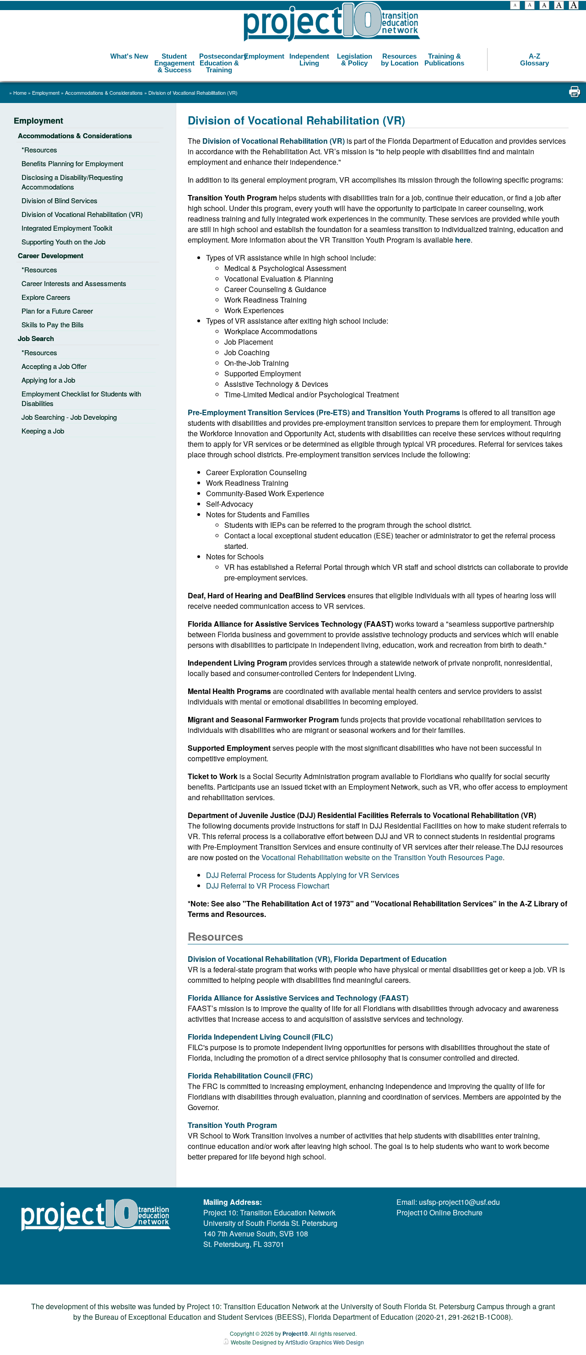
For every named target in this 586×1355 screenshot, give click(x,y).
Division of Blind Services (60, 200)
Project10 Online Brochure (439, 1212)
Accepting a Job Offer (54, 366)
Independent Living (309, 59)
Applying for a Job (48, 380)
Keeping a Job (43, 430)
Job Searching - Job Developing (69, 417)
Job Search (36, 338)
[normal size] (544, 6)
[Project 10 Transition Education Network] (331, 21)
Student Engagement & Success (174, 63)
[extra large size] (573, 6)
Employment (264, 56)
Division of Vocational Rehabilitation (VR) (193, 92)
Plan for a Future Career (57, 310)
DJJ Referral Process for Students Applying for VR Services (302, 875)
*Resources (39, 149)
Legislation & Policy (354, 59)
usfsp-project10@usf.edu (459, 1202)
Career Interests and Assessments (74, 283)
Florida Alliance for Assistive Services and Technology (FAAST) (298, 997)
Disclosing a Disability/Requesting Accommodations (72, 181)
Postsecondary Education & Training (220, 63)
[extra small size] (515, 6)
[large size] (559, 6)
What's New (129, 56)
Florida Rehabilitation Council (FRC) (250, 1075)
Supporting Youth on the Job (63, 241)
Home (20, 92)
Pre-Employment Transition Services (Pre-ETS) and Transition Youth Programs (325, 412)
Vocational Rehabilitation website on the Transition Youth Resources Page (382, 857)
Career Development (50, 255)
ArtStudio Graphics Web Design (324, 1342)
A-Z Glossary (534, 59)
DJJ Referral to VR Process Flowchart (267, 885)
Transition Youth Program (232, 1125)
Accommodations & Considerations (104, 92)
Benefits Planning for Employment (72, 163)
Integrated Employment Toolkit (67, 228)
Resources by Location (399, 59)
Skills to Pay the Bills (53, 324)
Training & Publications (444, 59)
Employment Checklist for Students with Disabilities (81, 398)
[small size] (529, 6)
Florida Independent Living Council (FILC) (260, 1036)
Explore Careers (46, 297)
